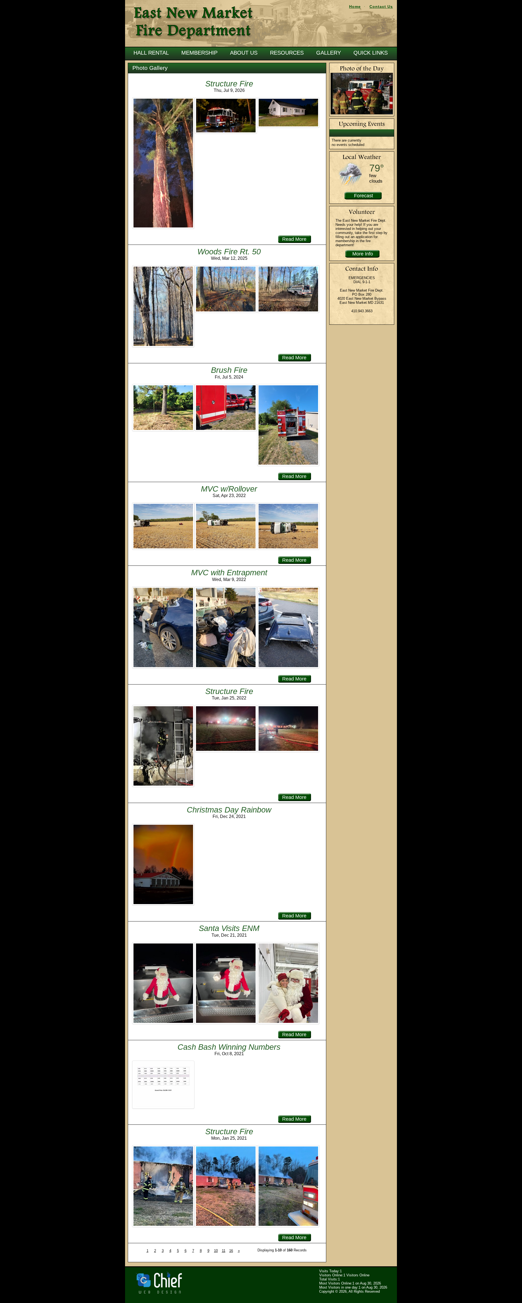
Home (355, 6)
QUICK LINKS (370, 53)
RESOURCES (287, 53)
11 (223, 1251)
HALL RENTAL (151, 53)
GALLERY (328, 53)
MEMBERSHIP (199, 53)
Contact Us (381, 6)
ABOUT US (243, 53)
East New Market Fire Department (194, 23)
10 (216, 1251)
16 (231, 1251)
